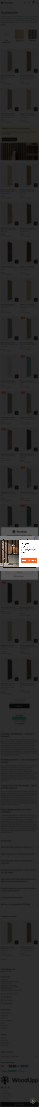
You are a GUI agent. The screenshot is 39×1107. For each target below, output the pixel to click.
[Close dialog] (37, 541)
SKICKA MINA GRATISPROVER (29, 560)
